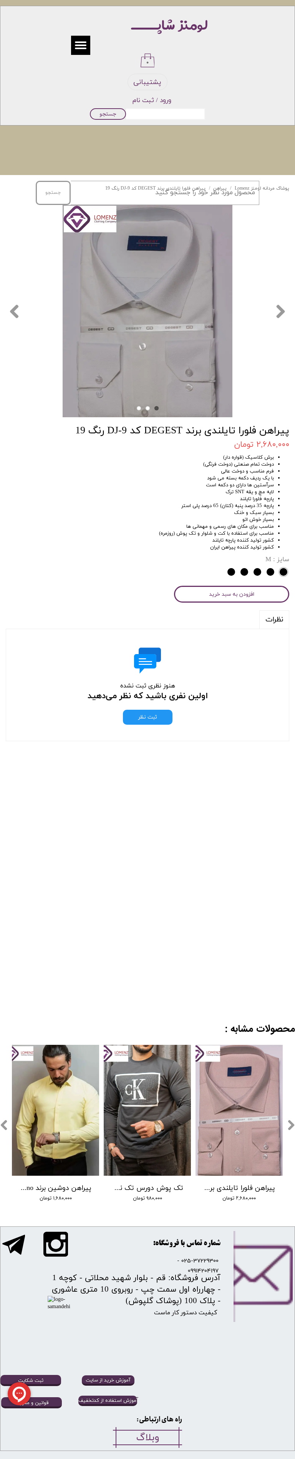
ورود (165, 100)
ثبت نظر (147, 717)
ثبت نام (143, 100)
